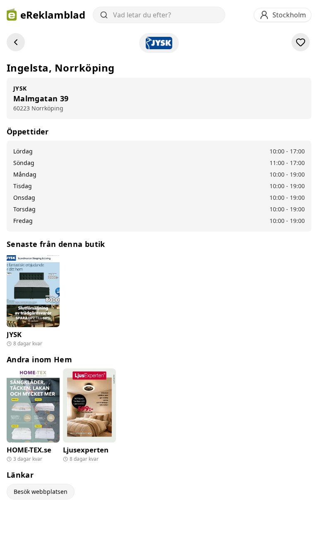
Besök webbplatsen (40, 491)
